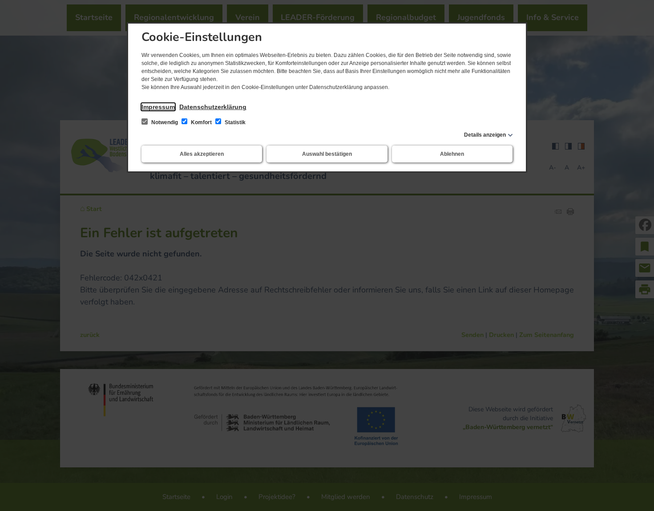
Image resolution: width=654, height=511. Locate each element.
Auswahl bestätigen (327, 154)
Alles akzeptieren (202, 154)
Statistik (234, 122)
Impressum (158, 106)
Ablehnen (452, 154)
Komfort (201, 122)
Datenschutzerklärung (212, 106)
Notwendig (164, 122)
